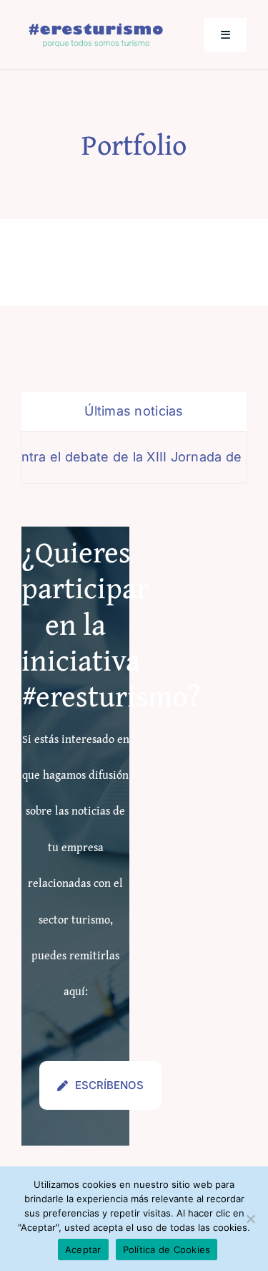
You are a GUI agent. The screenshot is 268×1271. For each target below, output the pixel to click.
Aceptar (83, 1249)
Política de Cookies (167, 1249)
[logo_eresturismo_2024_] (96, 26)
